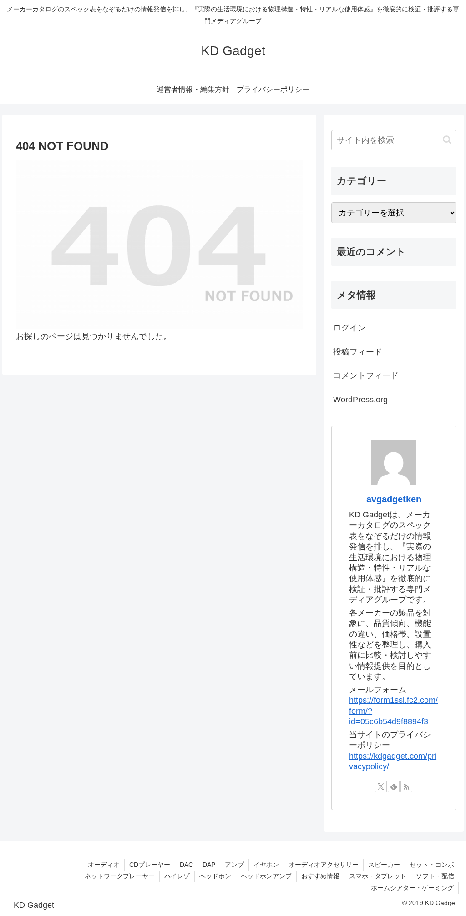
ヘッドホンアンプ (266, 876)
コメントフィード (366, 375)
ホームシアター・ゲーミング (412, 887)
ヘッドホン (215, 876)
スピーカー (384, 864)
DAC (186, 864)
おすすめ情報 (320, 876)
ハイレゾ (177, 876)
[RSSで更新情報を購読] (406, 786)
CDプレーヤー (149, 864)
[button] (447, 140)
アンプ (234, 864)
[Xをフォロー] (381, 786)
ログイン (349, 327)
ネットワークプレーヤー (120, 876)
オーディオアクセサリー (324, 864)
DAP (209, 864)
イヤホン (266, 864)
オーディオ (104, 864)
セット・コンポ (432, 864)
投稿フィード (357, 351)
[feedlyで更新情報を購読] (394, 786)
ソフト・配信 (435, 876)
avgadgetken (393, 499)
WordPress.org (360, 399)
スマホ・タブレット (377, 876)
